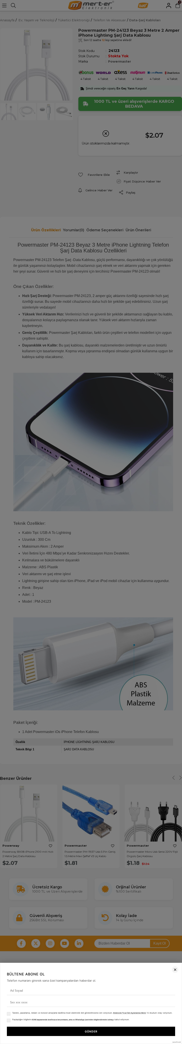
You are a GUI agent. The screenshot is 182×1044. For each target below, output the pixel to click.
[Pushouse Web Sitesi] (176, 1042)
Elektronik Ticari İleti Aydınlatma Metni (129, 1013)
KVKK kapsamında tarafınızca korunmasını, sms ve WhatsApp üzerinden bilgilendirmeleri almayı (73, 1019)
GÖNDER (91, 1031)
